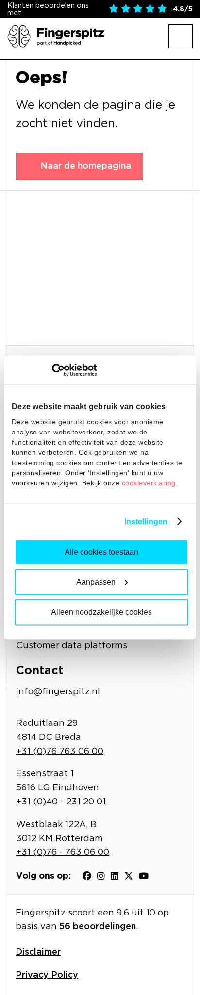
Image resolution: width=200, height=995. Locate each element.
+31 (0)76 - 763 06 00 (62, 852)
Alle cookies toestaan (101, 551)
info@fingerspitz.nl (58, 692)
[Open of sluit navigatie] (180, 36)
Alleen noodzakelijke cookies (101, 612)
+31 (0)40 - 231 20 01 (61, 802)
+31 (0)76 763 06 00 (59, 751)
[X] (128, 876)
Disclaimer (38, 952)
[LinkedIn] (114, 876)
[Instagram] (101, 876)
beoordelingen (97, 926)
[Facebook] (87, 876)
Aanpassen (96, 582)
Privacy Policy (47, 975)
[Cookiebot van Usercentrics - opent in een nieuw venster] (54, 370)
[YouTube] (144, 876)
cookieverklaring (149, 482)
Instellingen (145, 521)
